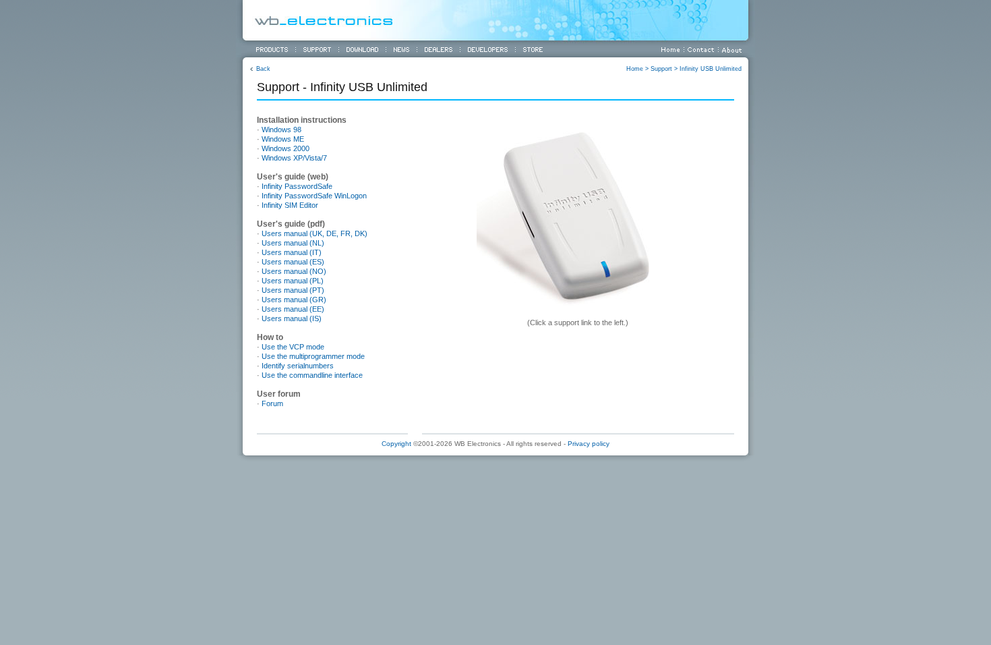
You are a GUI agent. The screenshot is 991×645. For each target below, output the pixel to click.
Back (263, 68)
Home (634, 68)
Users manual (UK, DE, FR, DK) (314, 233)
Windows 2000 (285, 148)
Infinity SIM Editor (290, 205)
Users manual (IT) (292, 252)
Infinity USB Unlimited (711, 68)
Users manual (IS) (292, 318)
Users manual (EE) (293, 309)
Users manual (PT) (293, 290)
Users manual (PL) (293, 281)
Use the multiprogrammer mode (313, 356)
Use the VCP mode (293, 347)
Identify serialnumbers (298, 366)
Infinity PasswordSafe (297, 186)
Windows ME (283, 139)
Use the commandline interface (312, 375)
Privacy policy (588, 443)
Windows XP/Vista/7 (294, 158)
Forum (272, 403)
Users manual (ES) (293, 262)
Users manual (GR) (294, 300)
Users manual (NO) (294, 271)
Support (661, 68)
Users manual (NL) (293, 243)
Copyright (396, 443)
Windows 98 (281, 129)
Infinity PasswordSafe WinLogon (314, 196)
